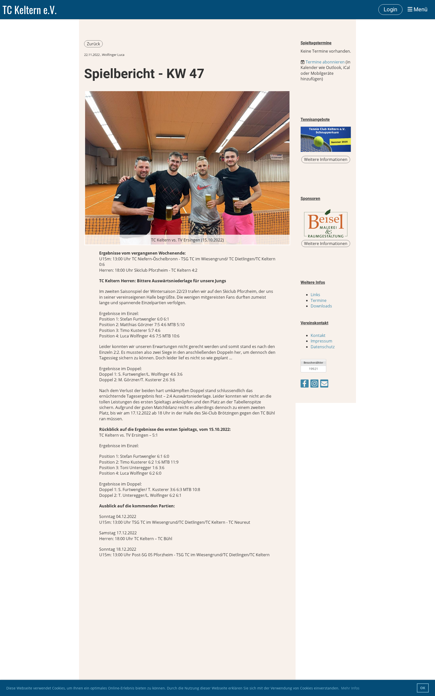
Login (390, 9)
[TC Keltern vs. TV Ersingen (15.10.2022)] (187, 167)
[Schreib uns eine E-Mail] (324, 384)
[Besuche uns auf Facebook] (305, 384)
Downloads (321, 306)
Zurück (93, 44)
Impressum (321, 341)
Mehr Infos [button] (350, 688)
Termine (319, 300)
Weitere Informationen (325, 159)
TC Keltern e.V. (30, 10)
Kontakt (318, 335)
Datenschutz (323, 347)
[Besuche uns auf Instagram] (314, 384)
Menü (419, 9)
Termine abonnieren (325, 62)
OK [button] (422, 687)
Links (315, 294)
